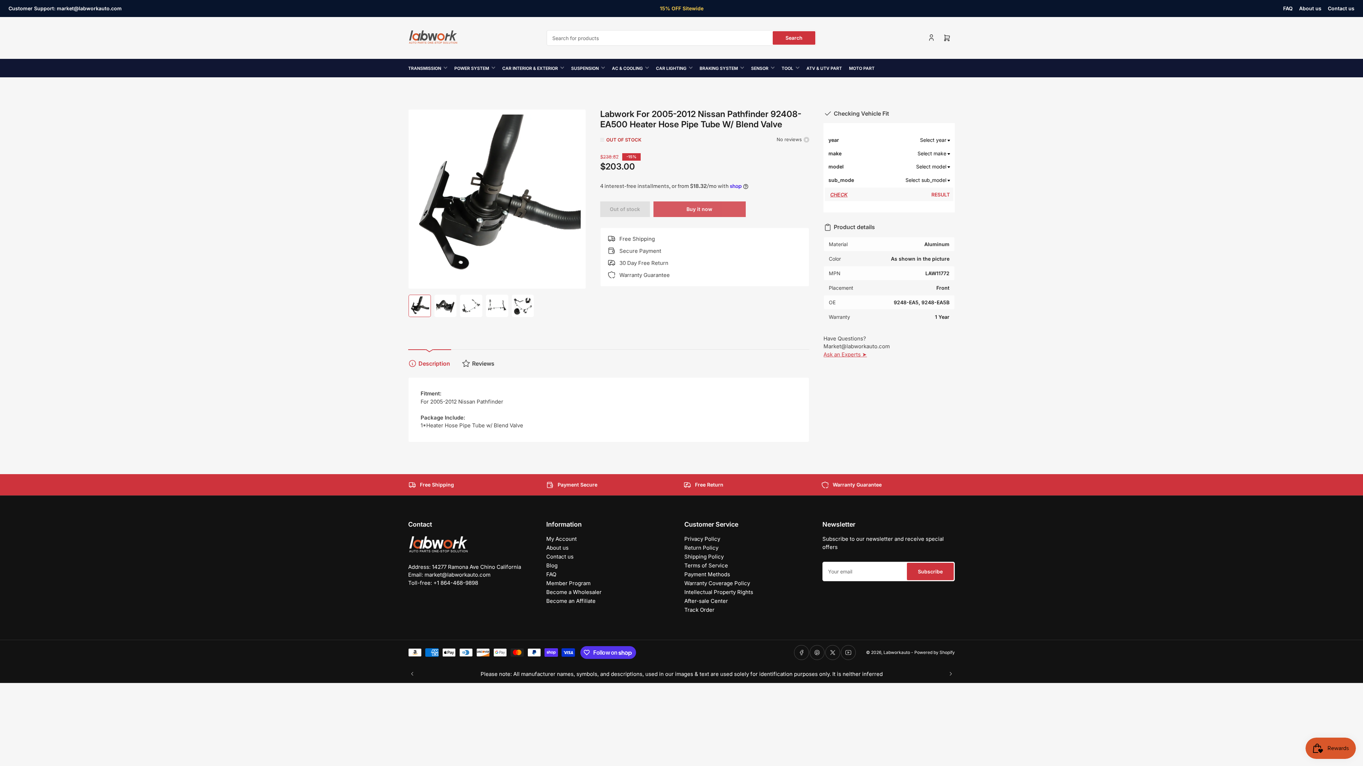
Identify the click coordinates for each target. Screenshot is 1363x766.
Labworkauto (896, 652)
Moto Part (862, 68)
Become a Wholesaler (574, 592)
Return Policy (701, 547)
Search (794, 38)
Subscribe (930, 571)
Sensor (759, 68)
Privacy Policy (702, 538)
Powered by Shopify (934, 652)
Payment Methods (707, 574)
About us (1310, 8)
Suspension (585, 68)
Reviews (483, 363)
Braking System (719, 68)
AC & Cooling (627, 68)
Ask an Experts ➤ (845, 354)
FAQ (1288, 8)
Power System (471, 68)
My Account (561, 538)
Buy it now (699, 209)
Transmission (424, 68)
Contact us (1341, 8)
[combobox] (681, 38)
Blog (552, 565)
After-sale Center (706, 601)
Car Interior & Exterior (530, 68)
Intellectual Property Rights (718, 592)
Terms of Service (706, 565)
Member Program (568, 583)
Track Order (699, 609)
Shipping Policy (704, 556)
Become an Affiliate (571, 601)
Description (434, 363)
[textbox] (902, 140)
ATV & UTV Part (824, 68)
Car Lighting (671, 68)
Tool (787, 68)
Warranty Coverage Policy (717, 583)
